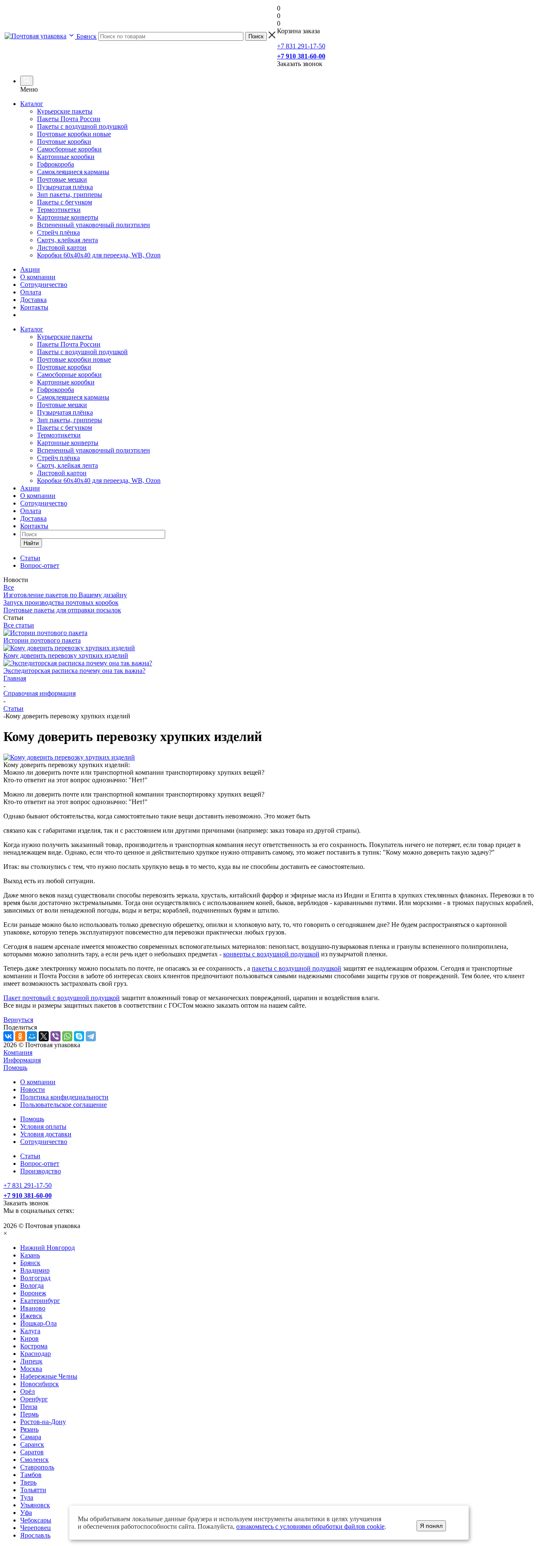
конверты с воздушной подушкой (271, 954)
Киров (29, 1338)
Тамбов (31, 1474)
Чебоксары (35, 1520)
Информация (22, 1060)
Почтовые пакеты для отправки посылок (62, 610)
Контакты (34, 307)
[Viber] (55, 1036)
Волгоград (35, 1277)
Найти (31, 543)
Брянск (30, 1262)
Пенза (28, 1406)
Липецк (31, 1361)
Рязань (29, 1429)
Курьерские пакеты (64, 336)
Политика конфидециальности (64, 1097)
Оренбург (34, 1399)
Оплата (30, 292)
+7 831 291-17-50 (301, 46)
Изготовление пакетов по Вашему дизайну (65, 594)
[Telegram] (91, 1036)
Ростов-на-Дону (43, 1421)
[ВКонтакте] (8, 1036)
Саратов (32, 1452)
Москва (31, 1368)
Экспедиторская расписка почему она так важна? (74, 670)
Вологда (32, 1285)
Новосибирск (39, 1383)
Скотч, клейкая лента (67, 465)
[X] (44, 1036)
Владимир (35, 1270)
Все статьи (18, 625)
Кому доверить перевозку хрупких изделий (65, 655)
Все (8, 587)
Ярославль (35, 1535)
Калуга (30, 1330)
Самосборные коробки (69, 374)
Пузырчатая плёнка (65, 412)
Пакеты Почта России (68, 344)
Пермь (29, 1414)
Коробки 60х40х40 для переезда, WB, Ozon (99, 480)
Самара (30, 1436)
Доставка (33, 299)
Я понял (431, 1525)
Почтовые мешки (62, 404)
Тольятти (33, 1489)
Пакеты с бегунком (64, 427)
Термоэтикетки (59, 435)
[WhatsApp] (67, 1036)
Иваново (32, 1308)
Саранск (32, 1444)
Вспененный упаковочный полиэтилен (93, 450)
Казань (30, 1255)
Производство (40, 1171)
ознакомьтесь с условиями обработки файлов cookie (310, 1526)
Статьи (30, 1156)
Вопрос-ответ (39, 1163)
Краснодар (35, 1353)
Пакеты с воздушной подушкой (82, 351)
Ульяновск (35, 1505)
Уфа (26, 1512)
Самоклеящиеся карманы (73, 397)
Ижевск (31, 1315)
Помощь (15, 1067)
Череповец (35, 1527)
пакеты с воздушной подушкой (296, 968)
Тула (26, 1497)
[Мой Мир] (32, 1036)
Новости (32, 1089)
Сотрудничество (43, 284)
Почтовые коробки (64, 367)
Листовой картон (62, 473)
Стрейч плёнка (58, 457)
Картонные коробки (66, 382)
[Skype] (79, 1036)
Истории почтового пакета (42, 640)
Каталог (31, 103)
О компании (37, 277)
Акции (30, 269)
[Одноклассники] (20, 1036)
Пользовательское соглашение (63, 1104)
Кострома (33, 1346)
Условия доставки (45, 1134)
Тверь (28, 1482)
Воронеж (33, 1293)
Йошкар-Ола (38, 1323)
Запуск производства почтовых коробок (61, 602)
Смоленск (34, 1459)
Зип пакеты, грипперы (69, 420)
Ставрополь (37, 1467)
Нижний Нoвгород (47, 1247)
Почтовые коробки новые (74, 359)
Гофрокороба (55, 389)
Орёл (27, 1391)
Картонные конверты (67, 442)
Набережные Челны (48, 1376)
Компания (17, 1052)
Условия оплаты (43, 1126)
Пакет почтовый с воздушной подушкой (61, 997)
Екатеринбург (40, 1300)
